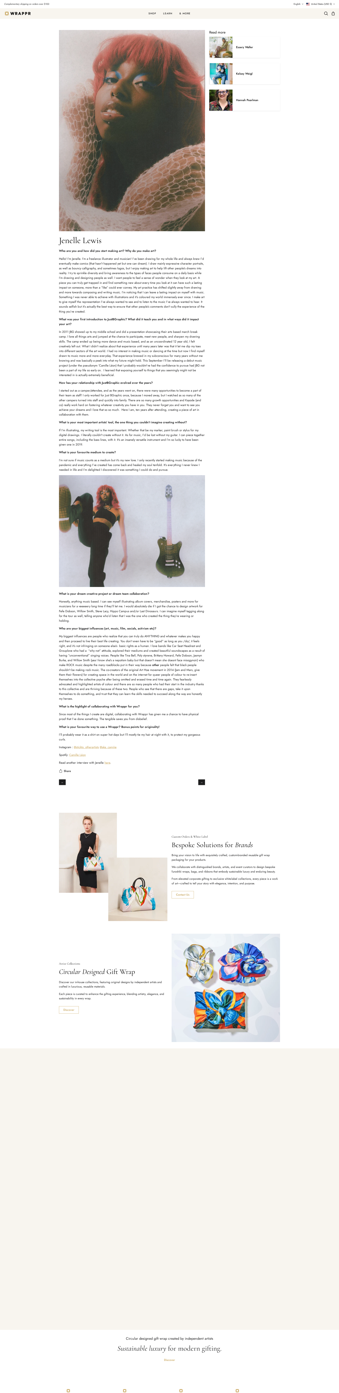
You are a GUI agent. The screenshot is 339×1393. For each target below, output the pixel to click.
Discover (68, 1010)
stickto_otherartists (87, 747)
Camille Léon (77, 755)
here (107, 763)
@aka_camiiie (108, 747)
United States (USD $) (321, 4)
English (297, 4)
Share (67, 771)
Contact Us (182, 895)
